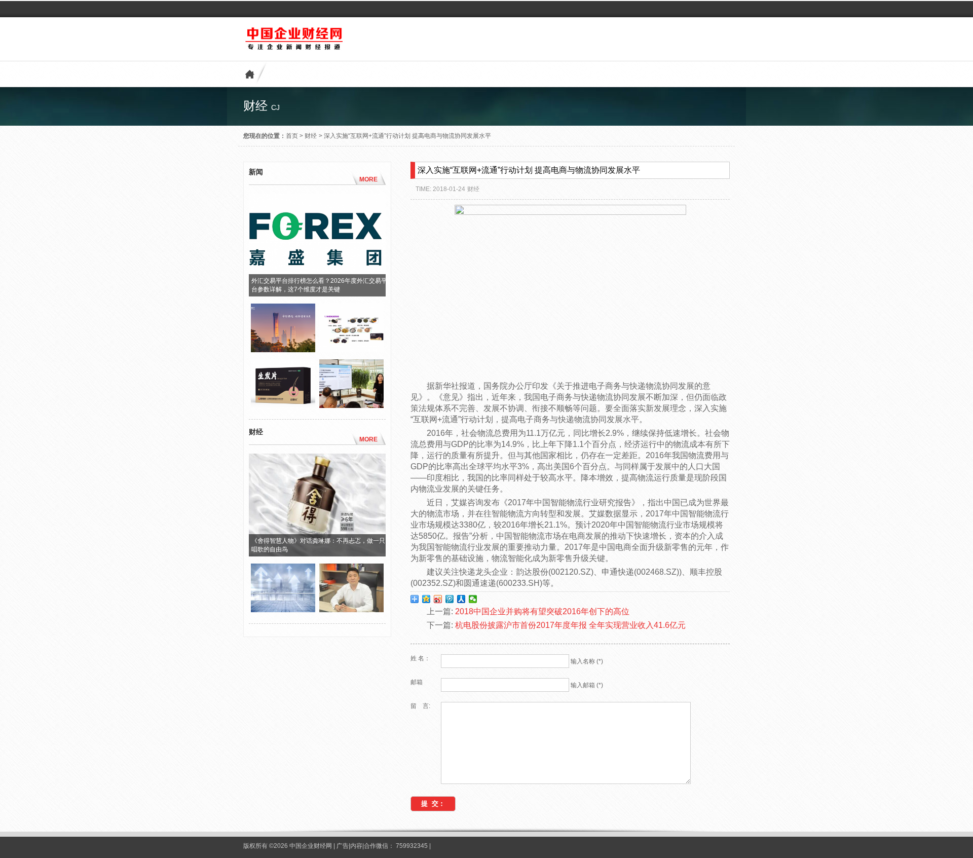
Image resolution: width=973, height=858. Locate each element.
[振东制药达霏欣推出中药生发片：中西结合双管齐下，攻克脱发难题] (351, 350)
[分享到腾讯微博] (449, 599)
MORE (368, 179)
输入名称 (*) (587, 661)
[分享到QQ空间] (426, 599)
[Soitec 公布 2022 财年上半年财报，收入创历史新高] (283, 610)
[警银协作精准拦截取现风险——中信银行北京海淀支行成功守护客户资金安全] (283, 350)
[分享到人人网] (461, 599)
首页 (292, 135)
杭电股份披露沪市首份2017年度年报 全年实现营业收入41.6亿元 (570, 625)
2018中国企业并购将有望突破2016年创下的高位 (542, 611)
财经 (311, 135)
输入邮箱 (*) (587, 685)
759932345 (412, 845)
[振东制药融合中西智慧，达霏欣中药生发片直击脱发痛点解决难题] (283, 405)
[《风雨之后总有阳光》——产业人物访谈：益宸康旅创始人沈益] (351, 610)
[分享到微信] (473, 599)
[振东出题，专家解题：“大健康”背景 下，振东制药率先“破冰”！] (351, 405)
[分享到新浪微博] (438, 599)
